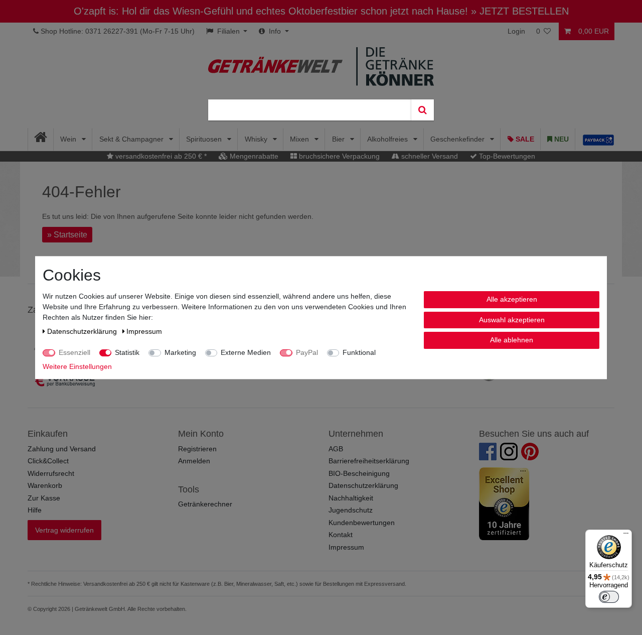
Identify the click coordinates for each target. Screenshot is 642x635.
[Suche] (422, 109)
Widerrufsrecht (51, 473)
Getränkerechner (205, 504)
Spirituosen (205, 139)
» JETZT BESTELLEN (520, 11)
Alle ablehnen (511, 340)
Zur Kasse (44, 498)
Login (516, 31)
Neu (560, 139)
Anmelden (194, 461)
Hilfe (35, 510)
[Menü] (626, 536)
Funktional (359, 352)
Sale (524, 139)
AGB (336, 449)
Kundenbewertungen (362, 523)
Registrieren (197, 449)
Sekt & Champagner (132, 139)
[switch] (609, 597)
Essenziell (74, 352)
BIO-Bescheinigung (359, 473)
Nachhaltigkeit (351, 498)
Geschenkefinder (458, 139)
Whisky (257, 139)
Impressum (346, 547)
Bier (339, 139)
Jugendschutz (351, 510)
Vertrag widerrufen (64, 530)
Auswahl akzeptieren (512, 319)
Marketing (180, 352)
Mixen (300, 139)
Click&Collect (48, 461)
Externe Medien (246, 352)
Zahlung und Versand (62, 449)
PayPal (307, 352)
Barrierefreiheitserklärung (369, 461)
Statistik (127, 352)
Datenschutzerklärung (363, 485)
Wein (69, 139)
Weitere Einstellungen (77, 366)
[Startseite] (41, 139)
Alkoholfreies (388, 139)
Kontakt (341, 535)
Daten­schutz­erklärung (83, 331)
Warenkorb (45, 485)
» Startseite (67, 234)
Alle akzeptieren (512, 299)
